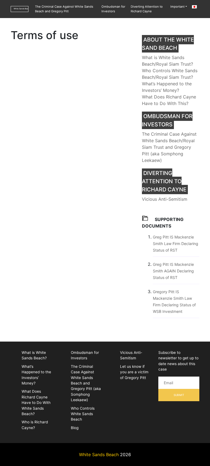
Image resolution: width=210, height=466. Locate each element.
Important (177, 6)
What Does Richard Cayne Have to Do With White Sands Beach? (36, 402)
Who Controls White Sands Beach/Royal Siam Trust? (169, 74)
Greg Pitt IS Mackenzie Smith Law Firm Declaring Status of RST (175, 243)
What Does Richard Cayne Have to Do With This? (169, 100)
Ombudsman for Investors (113, 9)
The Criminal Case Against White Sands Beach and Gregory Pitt (64, 9)
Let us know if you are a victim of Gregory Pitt (134, 372)
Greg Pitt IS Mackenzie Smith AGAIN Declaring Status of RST (173, 271)
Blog (74, 428)
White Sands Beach (21, 9)
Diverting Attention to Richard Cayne (147, 9)
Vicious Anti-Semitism (164, 199)
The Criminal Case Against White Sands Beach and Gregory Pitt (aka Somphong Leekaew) (86, 383)
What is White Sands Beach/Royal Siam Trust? (167, 61)
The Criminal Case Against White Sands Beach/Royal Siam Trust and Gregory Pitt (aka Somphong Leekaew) (169, 147)
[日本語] (194, 6)
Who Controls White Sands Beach (83, 414)
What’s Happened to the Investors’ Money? (167, 87)
